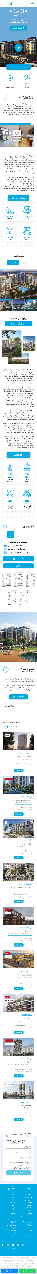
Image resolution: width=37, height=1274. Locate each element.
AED (5, 727)
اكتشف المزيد (18, 770)
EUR (16, 727)
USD (10, 727)
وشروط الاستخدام (17, 1165)
